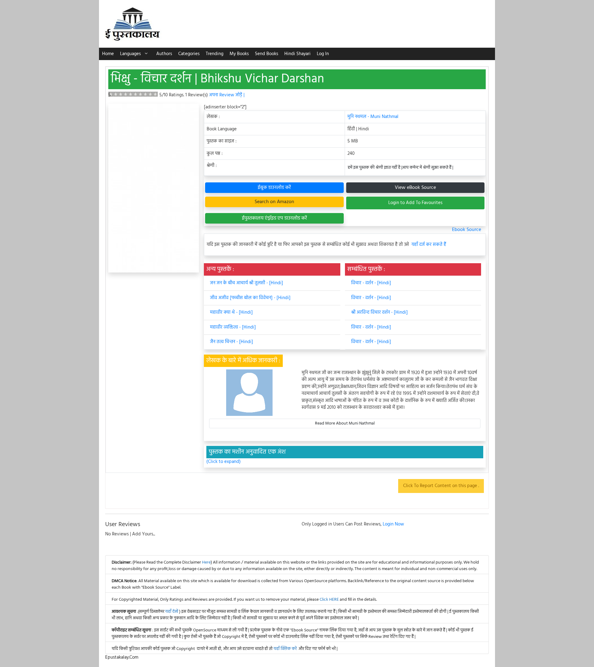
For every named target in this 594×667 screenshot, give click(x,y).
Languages (130, 54)
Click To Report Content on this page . (441, 486)
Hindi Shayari (297, 54)
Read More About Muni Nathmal (345, 423)
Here (206, 562)
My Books (239, 54)
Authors (164, 54)
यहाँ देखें (172, 611)
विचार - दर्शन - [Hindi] (371, 283)
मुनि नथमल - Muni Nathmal (372, 116)
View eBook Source (415, 188)
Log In (323, 54)
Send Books (266, 54)
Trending (214, 54)
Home (108, 54)
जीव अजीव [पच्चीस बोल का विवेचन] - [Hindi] (250, 298)
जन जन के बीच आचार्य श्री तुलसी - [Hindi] (246, 283)
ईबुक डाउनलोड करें (274, 188)
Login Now (393, 524)
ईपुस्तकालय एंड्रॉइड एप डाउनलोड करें (274, 218)
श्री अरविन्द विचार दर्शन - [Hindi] (379, 312)
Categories (189, 54)
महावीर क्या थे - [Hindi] (231, 312)
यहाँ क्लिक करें (285, 648)
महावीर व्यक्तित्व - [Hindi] (233, 327)
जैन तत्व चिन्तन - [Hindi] (231, 342)
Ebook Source (466, 230)
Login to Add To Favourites (415, 203)
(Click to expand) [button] (223, 461)
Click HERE (329, 599)
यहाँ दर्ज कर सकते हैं (428, 244)
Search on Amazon (274, 202)
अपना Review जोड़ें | (226, 95)
